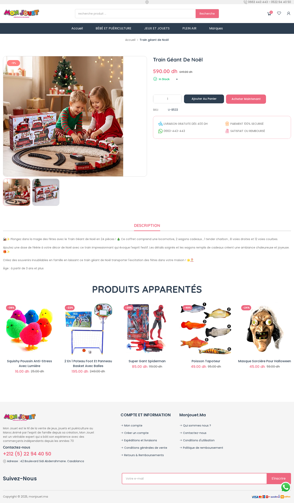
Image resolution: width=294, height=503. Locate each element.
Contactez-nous (194, 433)
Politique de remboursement (202, 448)
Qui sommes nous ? (196, 426)
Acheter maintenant (246, 99)
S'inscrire (279, 478)
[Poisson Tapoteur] (205, 328)
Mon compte (132, 426)
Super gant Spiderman (147, 361)
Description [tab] (147, 225)
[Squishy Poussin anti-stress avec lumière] (29, 328)
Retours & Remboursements (143, 455)
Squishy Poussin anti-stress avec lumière (29, 363)
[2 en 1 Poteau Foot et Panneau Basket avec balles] (88, 328)
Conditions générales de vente (145, 448)
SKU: (156, 110)
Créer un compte (136, 433)
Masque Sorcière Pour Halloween (264, 361)
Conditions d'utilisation (198, 440)
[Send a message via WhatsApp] (285, 487)
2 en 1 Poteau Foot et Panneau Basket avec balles (88, 363)
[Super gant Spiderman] (147, 328)
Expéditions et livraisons (140, 440)
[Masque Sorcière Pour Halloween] (264, 328)
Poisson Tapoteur (206, 361)
